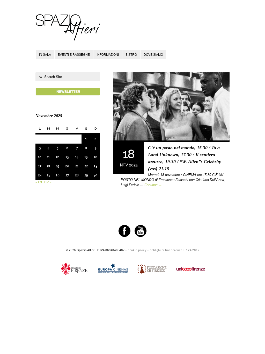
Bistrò (131, 54)
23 (95, 166)
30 (95, 175)
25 (48, 175)
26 (57, 175)
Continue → (153, 185)
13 (67, 157)
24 (39, 175)
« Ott (38, 182)
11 (48, 157)
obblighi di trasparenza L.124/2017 (175, 250)
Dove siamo (153, 54)
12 (57, 157)
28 (77, 175)
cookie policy (137, 250)
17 (39, 166)
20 (67, 166)
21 (76, 166)
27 (67, 175)
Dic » (47, 182)
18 (48, 166)
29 (86, 175)
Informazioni (108, 54)
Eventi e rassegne (74, 54)
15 (86, 157)
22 (86, 166)
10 (39, 157)
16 (95, 157)
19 (57, 166)
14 (76, 157)
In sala (45, 54)
